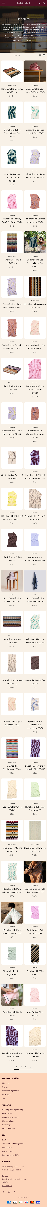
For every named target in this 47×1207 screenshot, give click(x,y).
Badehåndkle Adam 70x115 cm (12, 641)
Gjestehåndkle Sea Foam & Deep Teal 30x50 (12, 133)
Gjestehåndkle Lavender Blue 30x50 (35, 559)
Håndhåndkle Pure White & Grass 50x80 (35, 641)
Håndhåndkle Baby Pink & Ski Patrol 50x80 (12, 220)
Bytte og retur (8, 1151)
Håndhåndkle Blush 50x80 (35, 1014)
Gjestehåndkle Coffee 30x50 (35, 682)
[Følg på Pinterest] (15, 1192)
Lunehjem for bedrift (10, 1117)
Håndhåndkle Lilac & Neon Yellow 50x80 (34, 176)
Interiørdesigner (8, 1129)
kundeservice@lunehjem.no (14, 1179)
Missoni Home (12, 85)
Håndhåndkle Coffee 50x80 (12, 559)
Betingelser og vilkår (10, 1155)
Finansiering (7, 1113)
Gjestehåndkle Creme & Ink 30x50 (12, 477)
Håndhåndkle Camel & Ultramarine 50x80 (34, 220)
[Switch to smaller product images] (44, 55)
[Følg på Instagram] (9, 1192)
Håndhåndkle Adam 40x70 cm (12, 388)
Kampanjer (6, 1125)
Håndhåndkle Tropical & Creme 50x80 (35, 347)
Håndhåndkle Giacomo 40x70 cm (12, 91)
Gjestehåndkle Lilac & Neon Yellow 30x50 (12, 432)
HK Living (34, 967)
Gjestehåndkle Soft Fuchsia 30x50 (35, 932)
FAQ (4, 1140)
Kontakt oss (7, 1148)
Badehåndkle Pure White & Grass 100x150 (12, 932)
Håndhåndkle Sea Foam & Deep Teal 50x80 (12, 177)
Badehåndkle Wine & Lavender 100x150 (12, 1055)
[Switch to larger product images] (40, 55)
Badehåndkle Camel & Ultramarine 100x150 (35, 891)
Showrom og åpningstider (12, 1144)
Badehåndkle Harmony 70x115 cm (35, 850)
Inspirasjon (6, 1094)
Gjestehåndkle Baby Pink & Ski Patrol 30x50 (34, 91)
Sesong (5, 1098)
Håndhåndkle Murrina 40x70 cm (12, 850)
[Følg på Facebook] (3, 1192)
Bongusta (35, 85)
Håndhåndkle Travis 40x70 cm (12, 261)
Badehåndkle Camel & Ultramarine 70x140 (12, 347)
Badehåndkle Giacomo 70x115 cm (35, 306)
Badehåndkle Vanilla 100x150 (34, 1055)
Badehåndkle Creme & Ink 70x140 (12, 682)
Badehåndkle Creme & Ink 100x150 (34, 518)
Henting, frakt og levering (12, 1110)
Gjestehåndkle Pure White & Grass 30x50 (35, 132)
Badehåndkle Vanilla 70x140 (12, 809)
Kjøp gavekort (8, 1121)
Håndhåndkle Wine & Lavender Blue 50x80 (35, 477)
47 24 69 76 (7, 1185)
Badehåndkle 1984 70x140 (35, 973)
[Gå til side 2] (30, 1067)
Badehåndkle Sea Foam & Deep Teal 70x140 (35, 263)
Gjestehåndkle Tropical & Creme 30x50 (12, 723)
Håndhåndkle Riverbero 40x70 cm (12, 767)
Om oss (5, 1087)
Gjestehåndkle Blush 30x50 (12, 1014)
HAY (12, 594)
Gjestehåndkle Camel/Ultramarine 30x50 (35, 434)
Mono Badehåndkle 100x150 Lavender (12, 600)
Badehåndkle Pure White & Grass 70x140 (12, 891)
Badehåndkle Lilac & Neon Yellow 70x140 (12, 306)
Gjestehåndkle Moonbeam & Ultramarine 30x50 (35, 724)
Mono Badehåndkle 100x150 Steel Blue (35, 600)
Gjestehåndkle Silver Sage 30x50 (12, 973)
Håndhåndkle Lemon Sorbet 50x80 (35, 809)
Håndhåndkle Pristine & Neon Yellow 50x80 (12, 518)
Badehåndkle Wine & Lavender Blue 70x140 (35, 767)
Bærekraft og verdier (10, 1091)
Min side (5, 1083)
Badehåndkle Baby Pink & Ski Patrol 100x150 (35, 389)
